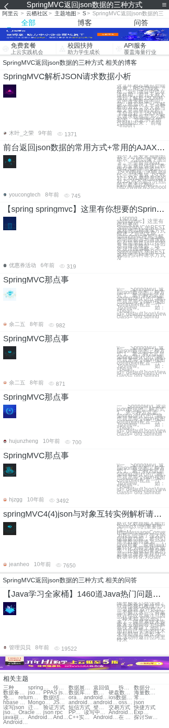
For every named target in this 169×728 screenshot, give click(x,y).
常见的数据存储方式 (141, 697)
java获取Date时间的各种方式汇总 (15, 717)
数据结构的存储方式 (55, 697)
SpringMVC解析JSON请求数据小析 (67, 76)
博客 (85, 23)
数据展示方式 (81, 687)
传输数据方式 (61, 687)
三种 (8, 687)
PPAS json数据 (55, 692)
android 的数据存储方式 (105, 702)
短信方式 (79, 707)
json (139, 702)
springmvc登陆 (40, 687)
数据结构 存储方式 (101, 692)
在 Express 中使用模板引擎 (126, 717)
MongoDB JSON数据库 (40, 702)
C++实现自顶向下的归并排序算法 (81, 717)
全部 (28, 23)
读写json (13, 707)
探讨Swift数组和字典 (146, 717)
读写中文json (96, 712)
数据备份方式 (15, 692)
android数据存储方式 (96, 697)
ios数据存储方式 (121, 697)
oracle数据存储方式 (76, 697)
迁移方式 (35, 707)
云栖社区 (37, 13)
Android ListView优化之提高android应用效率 (121, 712)
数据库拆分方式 (81, 692)
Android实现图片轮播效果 (61, 717)
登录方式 (101, 707)
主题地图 (65, 13)
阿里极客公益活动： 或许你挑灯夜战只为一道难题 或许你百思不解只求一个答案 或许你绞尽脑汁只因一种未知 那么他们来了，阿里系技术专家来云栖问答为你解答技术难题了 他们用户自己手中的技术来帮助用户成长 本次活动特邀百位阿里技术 (141, 622)
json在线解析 (10, 712)
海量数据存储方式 (146, 692)
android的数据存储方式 (81, 702)
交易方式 (119, 707)
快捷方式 (144, 707)
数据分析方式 (146, 687)
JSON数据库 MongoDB (61, 702)
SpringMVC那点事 (36, 279)
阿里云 (10, 13)
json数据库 (35, 692)
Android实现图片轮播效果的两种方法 (15, 722)
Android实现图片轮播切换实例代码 (105, 717)
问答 (141, 23)
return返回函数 (30, 697)
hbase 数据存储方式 (15, 702)
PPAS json (76, 712)
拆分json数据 (126, 687)
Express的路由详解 (141, 712)
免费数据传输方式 (10, 697)
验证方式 (54, 707)
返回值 (101, 687)
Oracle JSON (30, 712)
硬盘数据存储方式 (121, 692)
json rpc (53, 712)
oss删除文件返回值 (126, 702)
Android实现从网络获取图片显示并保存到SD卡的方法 (40, 717)
